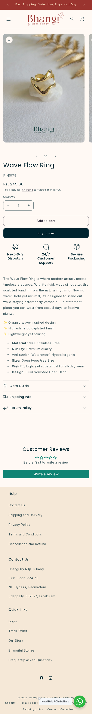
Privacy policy (29, 702)
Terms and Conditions (25, 534)
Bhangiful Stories (21, 650)
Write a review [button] (46, 474)
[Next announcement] (84, 4)
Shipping (27, 189)
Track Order (18, 631)
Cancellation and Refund (27, 544)
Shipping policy (32, 709)
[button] (8, 19)
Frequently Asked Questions (30, 660)
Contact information (60, 709)
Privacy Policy (19, 524)
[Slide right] (55, 156)
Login (13, 621)
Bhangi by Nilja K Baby (43, 697)
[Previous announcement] (8, 4)
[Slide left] (36, 156)
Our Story (16, 640)
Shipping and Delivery (26, 515)
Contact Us (17, 505)
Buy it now (46, 233)
